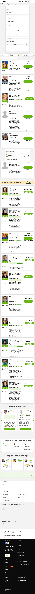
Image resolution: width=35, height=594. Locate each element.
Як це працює (19, 545)
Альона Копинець (30, 461)
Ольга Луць (20, 460)
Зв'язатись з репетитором (28, 66)
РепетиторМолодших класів (22, 580)
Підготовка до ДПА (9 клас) (11, 22)
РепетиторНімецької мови (21, 577)
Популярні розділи (7, 581)
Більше (3, 468)
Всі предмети (7, 577)
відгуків (9, 563)
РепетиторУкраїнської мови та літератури (23, 581)
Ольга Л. (9, 410)
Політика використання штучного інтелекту (23, 556)
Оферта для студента (21, 552)
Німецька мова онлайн (8, 589)
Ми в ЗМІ (19, 549)
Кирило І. (25, 410)
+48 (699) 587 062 (9, 548)
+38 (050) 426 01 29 (9, 546)
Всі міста (6, 580)
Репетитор (6, 574)
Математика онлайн (8, 590)
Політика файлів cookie (21, 555)
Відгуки (18, 548)
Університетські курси (11, 21)
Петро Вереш (7, 461)
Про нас (19, 542)
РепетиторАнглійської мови (21, 574)
